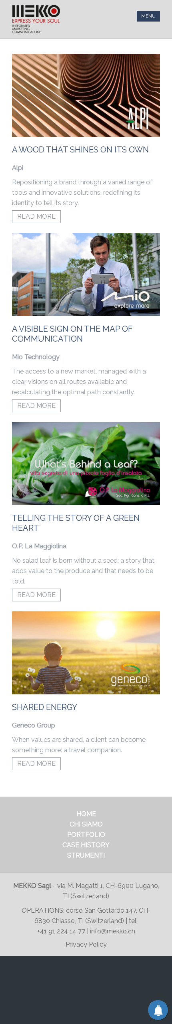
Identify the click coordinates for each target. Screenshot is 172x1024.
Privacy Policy (86, 944)
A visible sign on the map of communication (72, 334)
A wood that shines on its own (80, 149)
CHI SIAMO (86, 824)
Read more (36, 216)
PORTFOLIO (86, 834)
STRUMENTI (86, 855)
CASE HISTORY (86, 845)
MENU (148, 16)
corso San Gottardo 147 (101, 910)
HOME (86, 814)
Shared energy (44, 707)
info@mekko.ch (112, 931)
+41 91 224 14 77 (62, 931)
